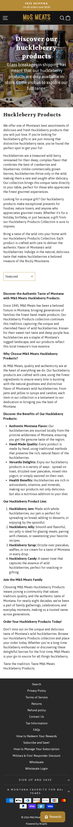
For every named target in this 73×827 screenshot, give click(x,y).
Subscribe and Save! (36, 742)
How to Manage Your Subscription (36, 749)
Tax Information (36, 723)
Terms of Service (36, 697)
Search (36, 684)
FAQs (36, 729)
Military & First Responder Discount (37, 755)
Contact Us (36, 716)
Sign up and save (35, 779)
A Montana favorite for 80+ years (35, 791)
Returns (36, 703)
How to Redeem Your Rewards (36, 736)
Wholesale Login (36, 768)
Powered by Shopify (36, 823)
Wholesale (36, 762)
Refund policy (36, 710)
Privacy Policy (36, 690)
